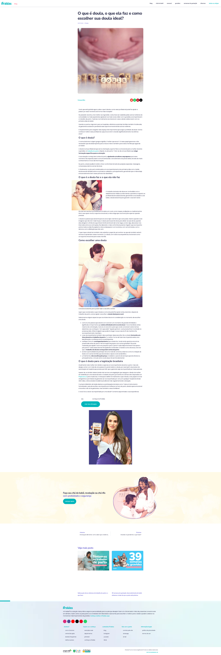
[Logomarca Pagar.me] (67, 651)
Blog (151, 3)
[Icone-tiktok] (69, 621)
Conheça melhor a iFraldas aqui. (100, 616)
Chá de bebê (159, 3)
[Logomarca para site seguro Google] (77, 651)
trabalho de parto (93, 151)
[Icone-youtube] (73, 621)
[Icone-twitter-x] (77, 621)
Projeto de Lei (83, 377)
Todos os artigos (214, 3)
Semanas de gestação (190, 3)
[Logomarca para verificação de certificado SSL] (86, 651)
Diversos (203, 3)
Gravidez (177, 3)
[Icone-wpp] (85, 621)
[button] (131, 100)
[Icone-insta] (64, 621)
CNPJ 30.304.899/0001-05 (152, 652)
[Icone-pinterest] (81, 621)
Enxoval (169, 3)
